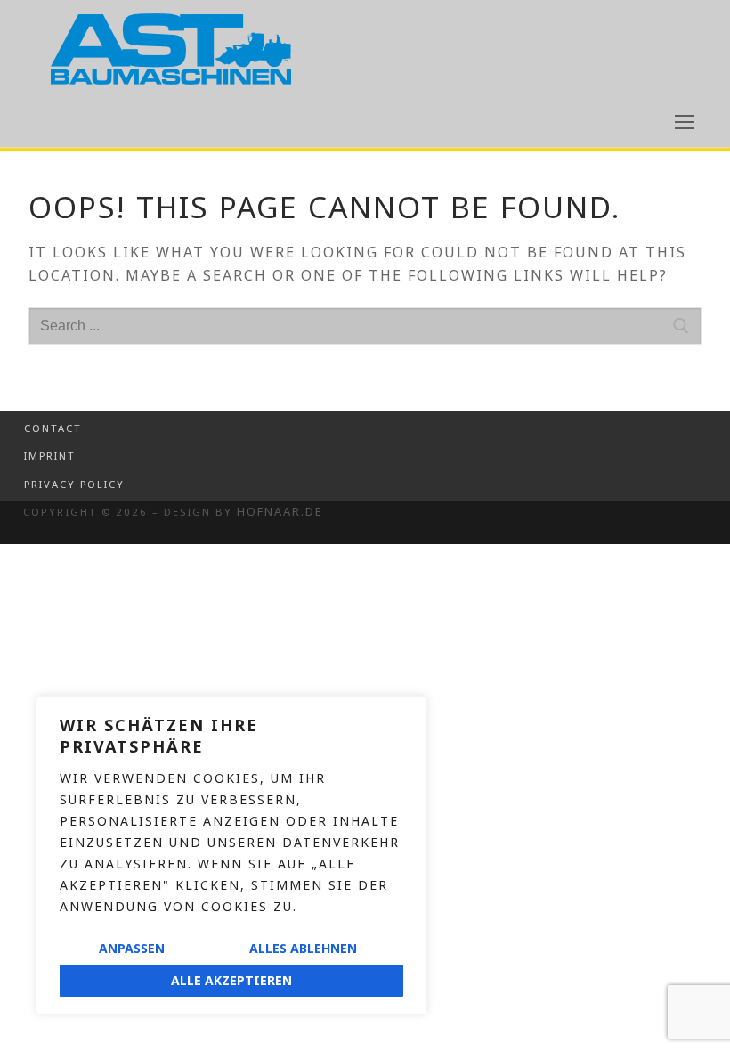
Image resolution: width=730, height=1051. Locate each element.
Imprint (50, 455)
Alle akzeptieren (231, 980)
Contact (53, 428)
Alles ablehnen (303, 948)
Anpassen (132, 948)
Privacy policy (74, 484)
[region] (231, 855)
